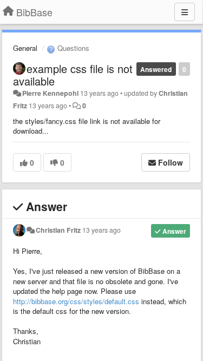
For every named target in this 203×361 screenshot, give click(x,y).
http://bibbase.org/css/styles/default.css (76, 301)
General (25, 48)
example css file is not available (73, 75)
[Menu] (184, 12)
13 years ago (101, 230)
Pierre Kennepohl (50, 93)
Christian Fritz (58, 230)
